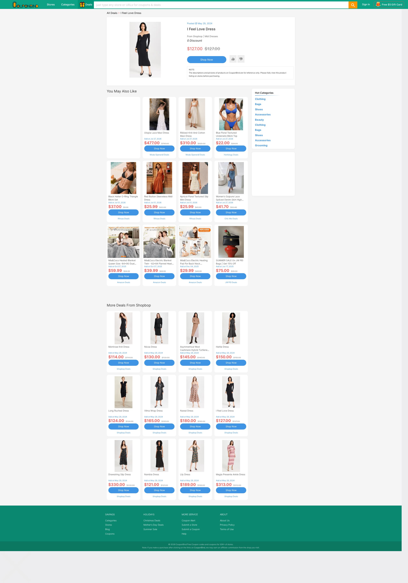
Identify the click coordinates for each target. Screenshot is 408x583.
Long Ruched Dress (118, 410)
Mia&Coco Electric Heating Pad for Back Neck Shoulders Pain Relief (194, 263)
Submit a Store (189, 524)
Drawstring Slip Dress (119, 474)
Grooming (261, 145)
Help (184, 533)
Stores (51, 4)
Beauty (259, 119)
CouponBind (199, 547)
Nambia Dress (151, 474)
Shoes (259, 109)
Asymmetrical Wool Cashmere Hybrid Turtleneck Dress (195, 349)
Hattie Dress (222, 346)
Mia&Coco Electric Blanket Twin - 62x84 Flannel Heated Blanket (159, 263)
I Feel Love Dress (225, 410)
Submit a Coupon (191, 529)
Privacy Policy (227, 524)
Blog (107, 529)
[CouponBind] (28, 4)
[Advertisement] (123, 127)
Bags (258, 104)
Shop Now (206, 59)
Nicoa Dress (150, 346)
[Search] (352, 4)
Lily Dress (185, 474)
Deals (88, 4)
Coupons (109, 533)
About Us (224, 520)
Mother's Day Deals (153, 524)
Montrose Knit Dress (118, 346)
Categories (68, 4)
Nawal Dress (186, 410)
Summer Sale (150, 529)
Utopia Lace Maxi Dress (156, 132)
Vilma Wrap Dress (153, 410)
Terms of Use (227, 529)
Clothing (260, 99)
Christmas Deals (151, 520)
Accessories (263, 114)
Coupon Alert (188, 520)
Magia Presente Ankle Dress (230, 474)
